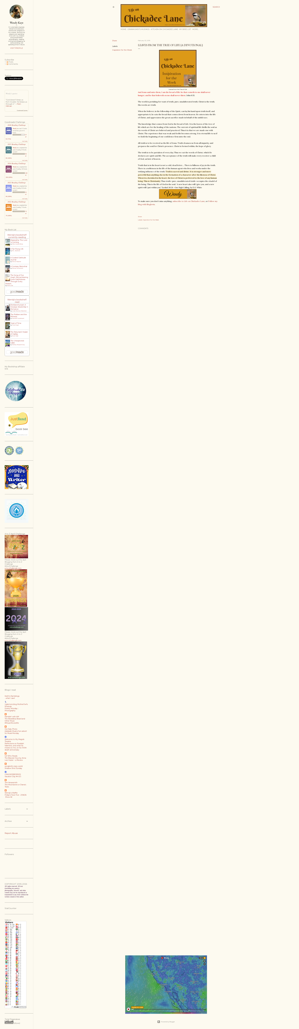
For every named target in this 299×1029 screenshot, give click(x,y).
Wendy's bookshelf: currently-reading (17, 236)
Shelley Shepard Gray (18, 344)
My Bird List (185, 29)
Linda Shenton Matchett (19, 311)
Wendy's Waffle (11, 793)
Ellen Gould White (17, 244)
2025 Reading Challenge (17, 144)
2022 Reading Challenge (17, 201)
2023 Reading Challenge (17, 182)
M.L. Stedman (16, 250)
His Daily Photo (11, 729)
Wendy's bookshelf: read (17, 300)
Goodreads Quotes (22, 110)
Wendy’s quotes (11, 93)
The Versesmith (11, 783)
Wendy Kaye (16, 22)
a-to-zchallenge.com (13, 568)
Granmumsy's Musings (139, 29)
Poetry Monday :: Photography (12, 709)
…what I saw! (10, 698)
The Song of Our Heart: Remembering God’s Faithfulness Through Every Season (16, 279)
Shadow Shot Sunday (13, 768)
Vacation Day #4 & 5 (13, 776)
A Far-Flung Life (16, 249)
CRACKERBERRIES (13, 774)
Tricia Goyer (15, 325)
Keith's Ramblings (12, 696)
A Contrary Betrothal (18, 266)
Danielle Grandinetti (18, 318)
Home (123, 29)
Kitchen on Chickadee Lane (164, 29)
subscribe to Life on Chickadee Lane (189, 201)
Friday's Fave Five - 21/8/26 (15, 795)
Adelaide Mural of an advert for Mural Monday (16, 732)
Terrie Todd (15, 336)
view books (24, 141)
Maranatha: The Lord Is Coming (18, 241)
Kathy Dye (10, 285)
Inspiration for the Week (122, 50)
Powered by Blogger (168, 1022)
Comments (13, 64)
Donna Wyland (16, 261)
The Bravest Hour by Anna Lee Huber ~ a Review (15, 759)
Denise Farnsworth (17, 268)
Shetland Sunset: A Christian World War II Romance (19, 307)
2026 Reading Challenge (17, 125)
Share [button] (114, 41)
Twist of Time (15, 323)
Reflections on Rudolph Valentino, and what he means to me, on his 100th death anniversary (16, 746)
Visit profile (16, 48)
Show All (8, 797)
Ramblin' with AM (12, 717)
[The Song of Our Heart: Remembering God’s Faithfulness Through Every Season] (8, 281)
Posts (10, 62)
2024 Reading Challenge (17, 163)
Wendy (15, 128)
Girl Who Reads (11, 756)
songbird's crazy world (14, 766)
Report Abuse (11, 833)
